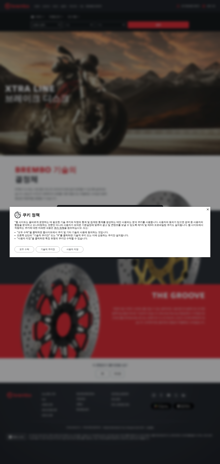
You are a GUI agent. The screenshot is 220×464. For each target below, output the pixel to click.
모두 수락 (24, 249)
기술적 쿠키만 (48, 249)
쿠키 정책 (59, 228)
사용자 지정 (72, 249)
